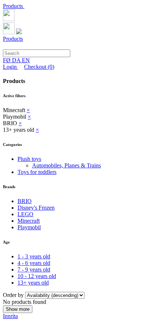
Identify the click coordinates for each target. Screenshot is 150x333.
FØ (7, 60)
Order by (14, 295)
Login (10, 67)
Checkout (39, 67)
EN (26, 60)
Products (13, 6)
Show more (17, 309)
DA (17, 60)
